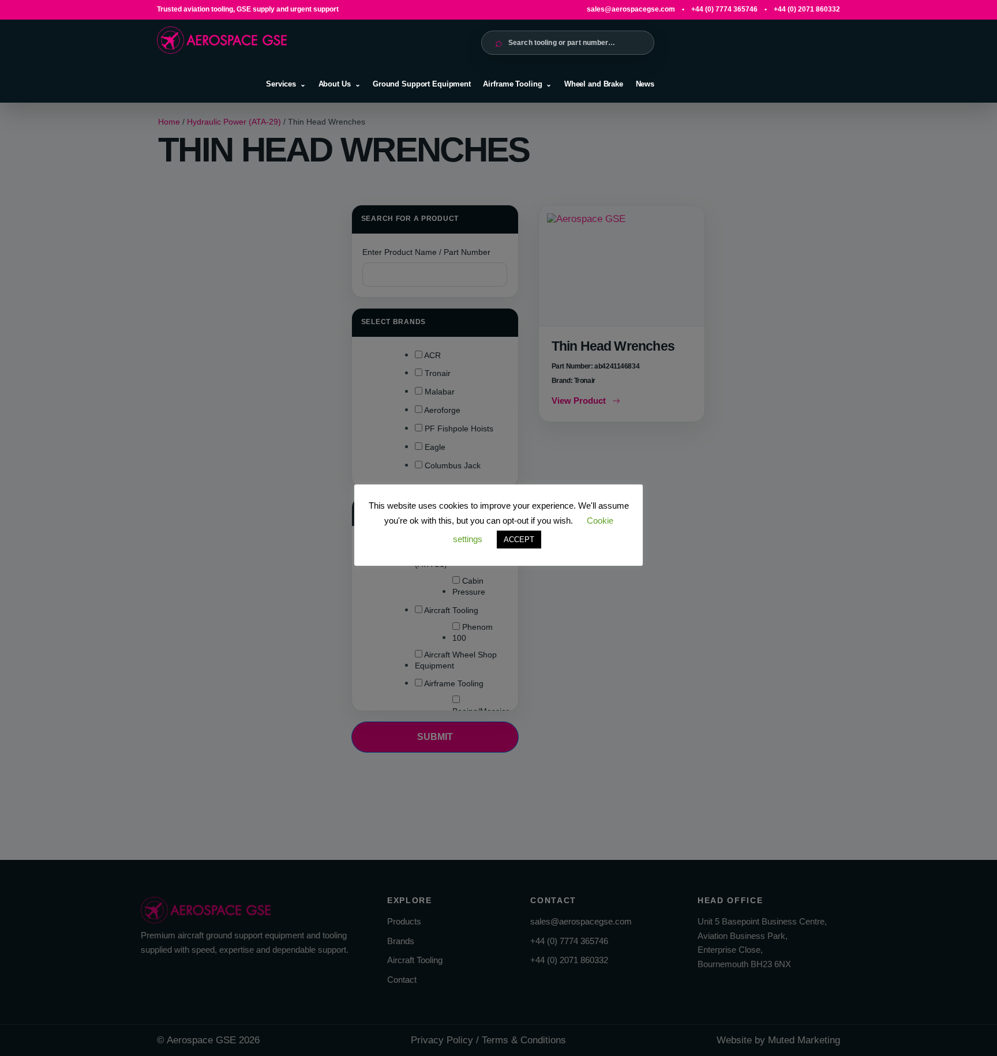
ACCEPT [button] (519, 539)
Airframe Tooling (512, 84)
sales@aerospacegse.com (631, 9)
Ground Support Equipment (422, 84)
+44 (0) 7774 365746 (724, 9)
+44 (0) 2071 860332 (807, 9)
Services (281, 84)
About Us (334, 84)
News (645, 84)
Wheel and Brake (593, 84)
